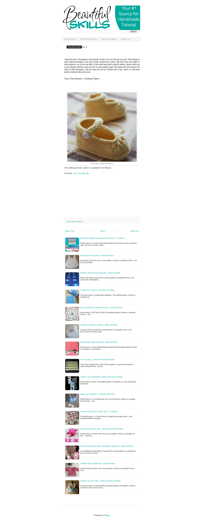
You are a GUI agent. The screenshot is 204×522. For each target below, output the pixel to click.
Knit (68, 221)
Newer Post (69, 231)
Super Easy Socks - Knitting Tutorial (97, 290)
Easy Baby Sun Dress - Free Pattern (97, 256)
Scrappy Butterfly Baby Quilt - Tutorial (99, 412)
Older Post (134, 231)
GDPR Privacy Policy (88, 39)
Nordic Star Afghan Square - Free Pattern (100, 273)
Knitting (73, 221)
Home (102, 231)
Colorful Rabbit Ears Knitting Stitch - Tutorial (102, 238)
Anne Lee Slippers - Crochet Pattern (97, 394)
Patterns (80, 221)
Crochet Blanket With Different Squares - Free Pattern (106, 446)
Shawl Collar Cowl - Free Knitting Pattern (100, 481)
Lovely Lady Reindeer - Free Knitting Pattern (101, 377)
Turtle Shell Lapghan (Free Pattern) (97, 360)
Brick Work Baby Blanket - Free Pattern (99, 342)
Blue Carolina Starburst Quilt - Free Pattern (101, 308)
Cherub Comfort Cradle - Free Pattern (98, 325)
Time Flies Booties (81, 173)
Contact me (125, 39)
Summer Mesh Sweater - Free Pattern (97, 464)
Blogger (107, 515)
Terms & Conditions (109, 39)
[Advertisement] (96, 86)
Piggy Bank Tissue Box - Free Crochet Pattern (101, 429)
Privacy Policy (70, 39)
